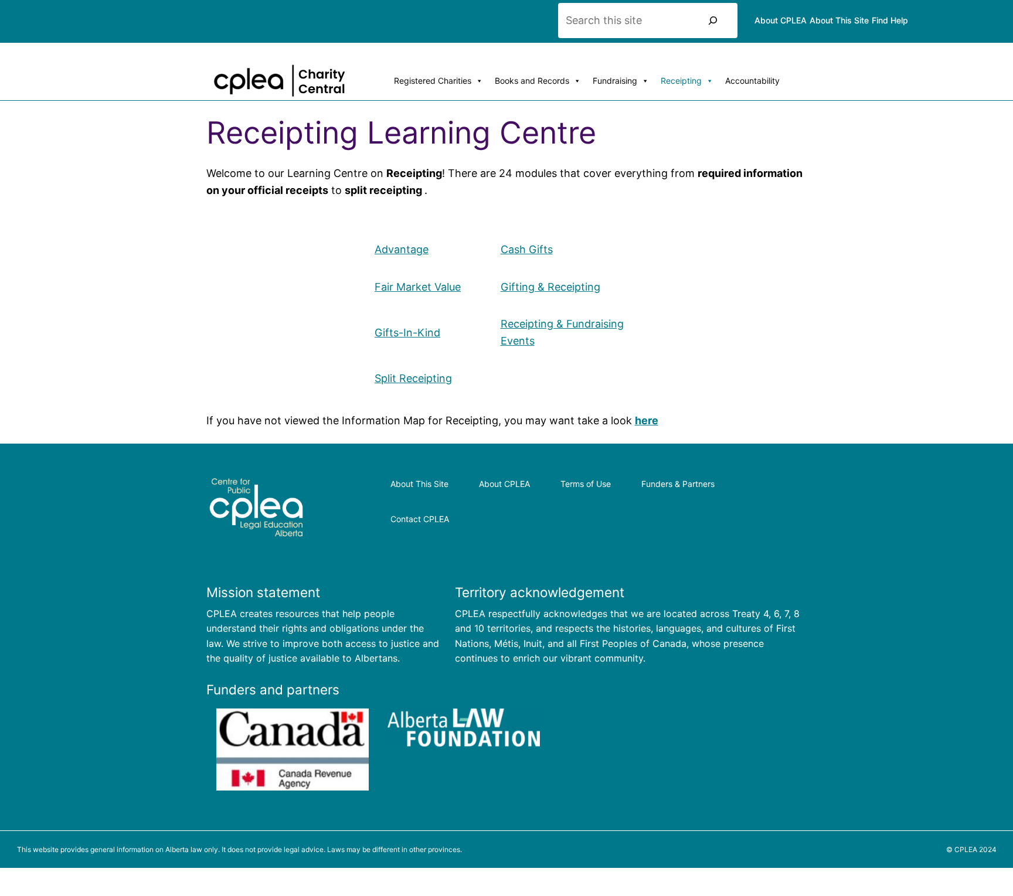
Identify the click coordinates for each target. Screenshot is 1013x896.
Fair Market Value (418, 287)
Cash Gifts (527, 249)
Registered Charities (432, 81)
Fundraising (615, 81)
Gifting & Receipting (550, 287)
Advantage (402, 249)
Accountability (752, 81)
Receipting (681, 81)
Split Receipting (413, 378)
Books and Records (532, 81)
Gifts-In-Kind (407, 332)
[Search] (713, 20)
